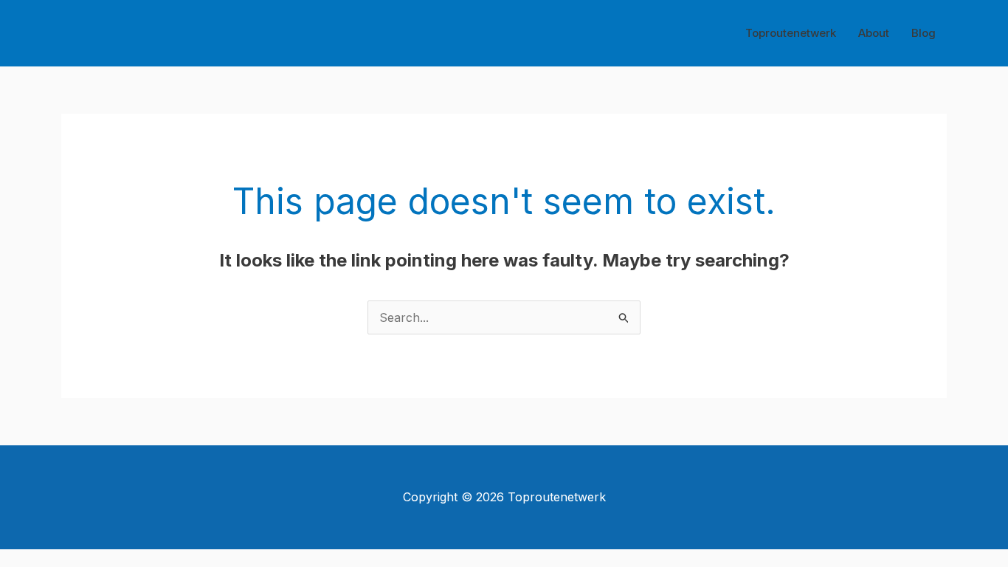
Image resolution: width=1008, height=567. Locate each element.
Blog (923, 33)
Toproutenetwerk (790, 33)
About (873, 33)
